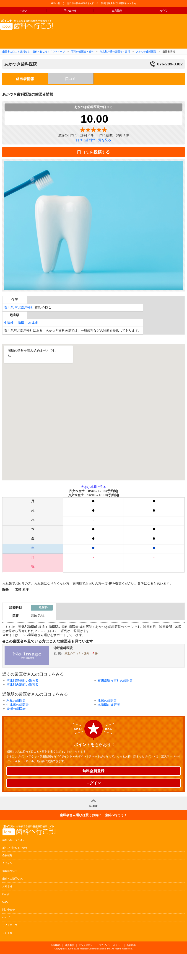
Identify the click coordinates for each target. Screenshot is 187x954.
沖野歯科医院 (63, 648)
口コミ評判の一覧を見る (93, 140)
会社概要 (131, 945)
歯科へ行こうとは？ (13, 839)
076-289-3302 (170, 64)
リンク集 (7, 932)
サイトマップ (9, 925)
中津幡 (9, 323)
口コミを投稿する (93, 152)
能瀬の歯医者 (16, 709)
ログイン (163, 10)
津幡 (21, 323)
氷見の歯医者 (16, 700)
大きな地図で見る (93, 487)
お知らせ (7, 886)
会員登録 (117, 10)
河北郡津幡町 (24, 307)
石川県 (9, 307)
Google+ (7, 894)
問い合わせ (70, 10)
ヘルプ (23, 10)
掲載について (9, 870)
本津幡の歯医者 (109, 704)
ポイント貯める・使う (14, 847)
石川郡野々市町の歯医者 (115, 680)
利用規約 (55, 945)
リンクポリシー (87, 945)
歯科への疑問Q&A (12, 878)
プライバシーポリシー (110, 945)
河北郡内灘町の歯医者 (22, 684)
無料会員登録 (93, 771)
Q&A (5, 901)
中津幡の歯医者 (17, 704)
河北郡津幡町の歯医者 (22, 680)
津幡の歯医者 (107, 700)
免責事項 (69, 945)
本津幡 (33, 323)
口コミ (70, 79)
